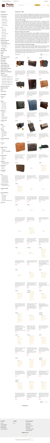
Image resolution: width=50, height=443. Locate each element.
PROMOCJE (15, 8)
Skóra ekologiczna (4, 46)
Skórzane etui (3, 38)
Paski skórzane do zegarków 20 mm (7, 84)
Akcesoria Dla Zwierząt (5, 40)
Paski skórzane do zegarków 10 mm (7, 76)
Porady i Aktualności (29, 430)
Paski (2, 27)
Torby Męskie (3, 48)
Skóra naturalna (4, 45)
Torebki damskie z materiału (6, 68)
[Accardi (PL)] (25, 412)
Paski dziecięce (4, 36)
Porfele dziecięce (4, 22)
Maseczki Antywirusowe (5, 66)
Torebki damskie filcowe (5, 65)
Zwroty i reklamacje (4, 424)
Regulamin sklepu (3, 427)
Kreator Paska (3, 61)
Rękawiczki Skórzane (4, 70)
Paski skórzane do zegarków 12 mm (7, 78)
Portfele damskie (4, 19)
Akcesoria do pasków (5, 33)
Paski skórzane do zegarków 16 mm (7, 81)
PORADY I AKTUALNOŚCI (38, 8)
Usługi (2, 55)
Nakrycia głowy (3, 91)
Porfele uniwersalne (5, 20)
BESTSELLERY (20, 8)
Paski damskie (4, 30)
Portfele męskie (4, 17)
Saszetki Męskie (4, 58)
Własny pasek (4, 32)
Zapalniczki (3, 73)
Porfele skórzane (4, 16)
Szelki (2, 89)
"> (6, 151)
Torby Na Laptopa (4, 42)
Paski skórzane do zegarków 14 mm (7, 79)
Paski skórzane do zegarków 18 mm (7, 82)
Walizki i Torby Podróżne (5, 86)
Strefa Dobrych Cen (4, 14)
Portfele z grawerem (5, 25)
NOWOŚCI (9, 8)
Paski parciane (4, 35)
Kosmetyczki (3, 60)
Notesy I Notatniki (4, 63)
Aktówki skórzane (4, 50)
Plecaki (2, 53)
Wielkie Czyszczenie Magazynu (6, 71)
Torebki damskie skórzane (5, 43)
